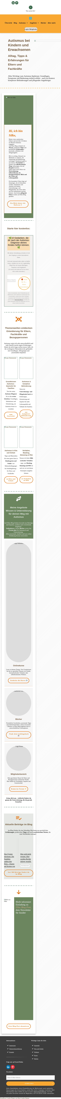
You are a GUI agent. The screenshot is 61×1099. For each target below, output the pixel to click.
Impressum (12, 1045)
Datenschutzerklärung (15, 1049)
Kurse (36, 1055)
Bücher (36, 1059)
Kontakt (11, 1052)
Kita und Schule (38, 1049)
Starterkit (36, 1045)
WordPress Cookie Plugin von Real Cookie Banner (14, 1098)
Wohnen (36, 1052)
